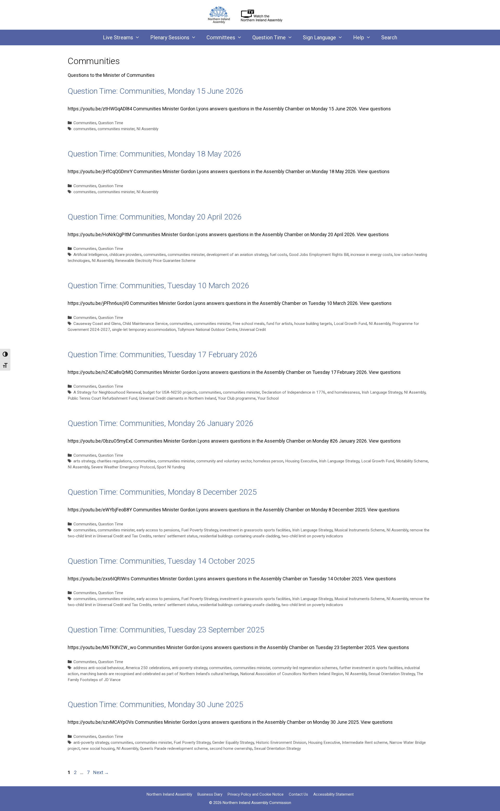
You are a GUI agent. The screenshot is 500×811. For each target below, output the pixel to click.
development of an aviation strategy (237, 254)
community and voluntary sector (224, 461)
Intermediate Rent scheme (365, 742)
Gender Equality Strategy (233, 742)
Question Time (269, 37)
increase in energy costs (371, 254)
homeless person (268, 461)
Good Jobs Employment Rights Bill (319, 254)
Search (389, 37)
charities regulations (114, 461)
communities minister (116, 129)
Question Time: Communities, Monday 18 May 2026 (154, 153)
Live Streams (118, 37)
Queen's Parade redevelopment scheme (174, 748)
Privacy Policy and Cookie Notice (256, 794)
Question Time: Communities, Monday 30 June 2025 (155, 704)
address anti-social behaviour (98, 667)
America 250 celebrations (148, 667)
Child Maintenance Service (145, 323)
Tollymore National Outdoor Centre (208, 329)
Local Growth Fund (350, 323)
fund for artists (279, 323)
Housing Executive (301, 461)
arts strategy (84, 461)
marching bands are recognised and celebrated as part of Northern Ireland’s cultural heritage (159, 673)
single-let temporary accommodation (144, 329)
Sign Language (319, 37)
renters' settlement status (175, 536)
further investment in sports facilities (371, 667)
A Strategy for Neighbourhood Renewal (107, 392)
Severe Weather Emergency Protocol (123, 467)
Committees (221, 37)
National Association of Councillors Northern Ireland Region (291, 673)
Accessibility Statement (333, 794)
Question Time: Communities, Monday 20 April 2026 (155, 216)
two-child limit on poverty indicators (312, 536)
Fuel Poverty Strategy (199, 530)
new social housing (98, 748)
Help (358, 37)
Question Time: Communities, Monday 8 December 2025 (162, 491)
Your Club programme (237, 398)
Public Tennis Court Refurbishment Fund (102, 398)
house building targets (313, 323)
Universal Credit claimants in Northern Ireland (177, 398)
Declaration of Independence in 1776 (294, 392)
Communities (84, 123)
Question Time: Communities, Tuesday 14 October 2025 (161, 560)
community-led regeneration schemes (305, 667)
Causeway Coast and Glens (97, 323)
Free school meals (249, 323)
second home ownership (231, 748)
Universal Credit (252, 329)
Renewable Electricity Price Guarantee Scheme (155, 260)
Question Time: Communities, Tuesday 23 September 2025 (166, 629)
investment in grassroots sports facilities (255, 530)
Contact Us (298, 794)
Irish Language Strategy (382, 392)
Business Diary (209, 794)
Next (101, 772)
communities (84, 129)
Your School (268, 398)
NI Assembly (147, 129)
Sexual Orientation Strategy (391, 673)
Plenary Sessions (169, 37)
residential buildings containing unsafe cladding (239, 536)
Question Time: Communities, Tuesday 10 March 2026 (158, 285)
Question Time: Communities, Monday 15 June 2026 (155, 91)
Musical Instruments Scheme (359, 530)
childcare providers (125, 254)
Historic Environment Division (281, 742)
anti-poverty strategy (189, 667)
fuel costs (278, 254)
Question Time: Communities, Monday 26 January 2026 (160, 423)
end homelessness (343, 392)
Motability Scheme (412, 461)
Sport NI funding (171, 467)
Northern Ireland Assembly (169, 794)
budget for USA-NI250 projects (170, 392)
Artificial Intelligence (90, 254)
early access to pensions (157, 530)
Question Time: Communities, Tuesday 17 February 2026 (162, 354)
